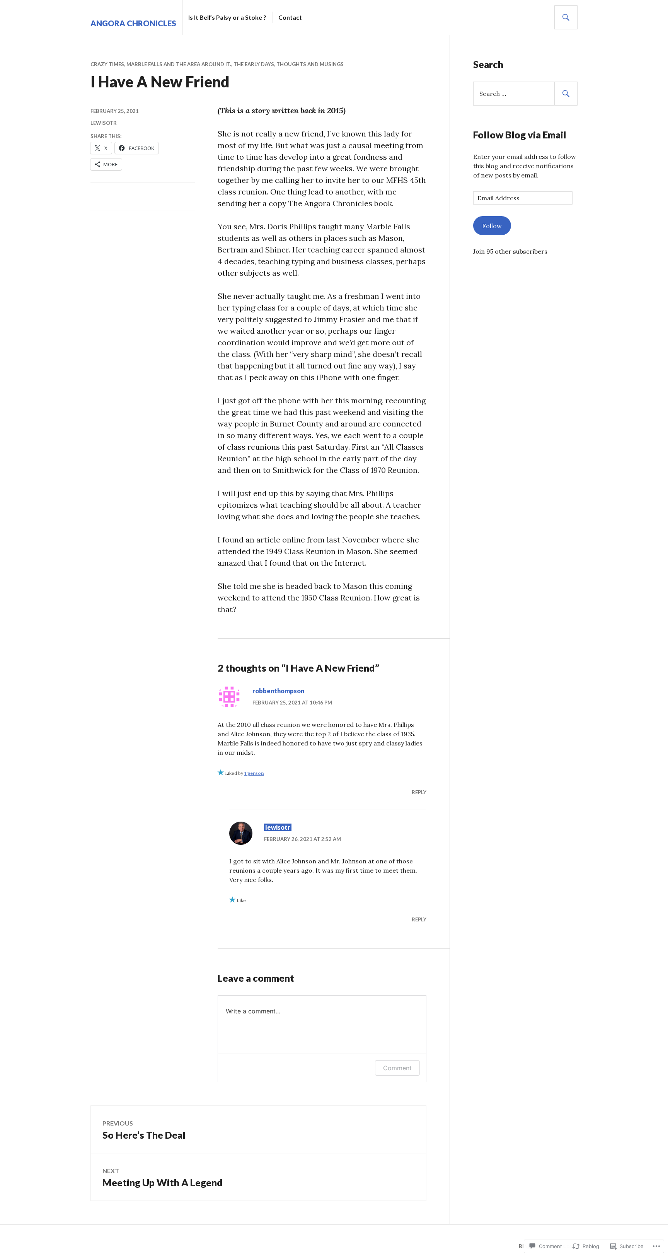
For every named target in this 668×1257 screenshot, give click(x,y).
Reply (419, 792)
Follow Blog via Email (519, 134)
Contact (290, 17)
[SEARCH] (566, 17)
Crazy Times (107, 64)
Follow (492, 226)
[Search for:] (525, 93)
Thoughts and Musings (310, 64)
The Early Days (253, 64)
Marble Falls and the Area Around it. (178, 64)
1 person (254, 773)
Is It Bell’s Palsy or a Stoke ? (227, 17)
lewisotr (103, 123)
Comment (397, 1068)
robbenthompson (278, 690)
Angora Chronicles (133, 23)
